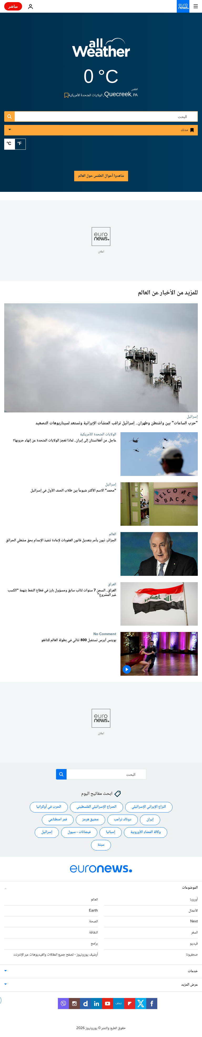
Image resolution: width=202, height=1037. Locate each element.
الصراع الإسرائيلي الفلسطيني (97, 807)
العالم (112, 534)
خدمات (193, 971)
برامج (94, 944)
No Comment (104, 634)
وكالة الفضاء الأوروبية (145, 832)
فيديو (194, 944)
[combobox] (101, 116)
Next (194, 922)
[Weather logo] (101, 51)
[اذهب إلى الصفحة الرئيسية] (183, 6)
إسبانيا (110, 832)
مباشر (13, 6)
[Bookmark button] (65, 95)
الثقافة (93, 932)
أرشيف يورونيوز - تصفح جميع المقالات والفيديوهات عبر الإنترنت (55, 955)
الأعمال (193, 911)
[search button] (9, 116)
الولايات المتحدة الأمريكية (98, 434)
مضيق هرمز (90, 820)
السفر (194, 932)
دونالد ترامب (122, 820)
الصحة (93, 922)
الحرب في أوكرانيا (48, 807)
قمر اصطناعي (57, 820)
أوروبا (194, 900)
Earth (93, 911)
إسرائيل (192, 417)
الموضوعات (190, 888)
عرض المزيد (189, 985)
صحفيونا (192, 955)
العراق (112, 584)
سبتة (101, 845)
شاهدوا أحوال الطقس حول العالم (101, 176)
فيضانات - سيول (79, 832)
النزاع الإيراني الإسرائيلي (149, 807)
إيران (150, 820)
